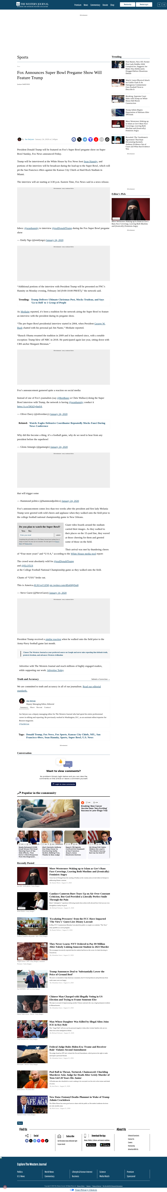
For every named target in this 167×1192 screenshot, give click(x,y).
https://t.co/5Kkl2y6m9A (29, 406)
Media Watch (104, 1176)
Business (75, 1176)
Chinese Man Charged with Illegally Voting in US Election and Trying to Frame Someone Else (75, 998)
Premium (77, 4)
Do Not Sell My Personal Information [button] (113, 1186)
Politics (20, 1171)
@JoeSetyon (24, 724)
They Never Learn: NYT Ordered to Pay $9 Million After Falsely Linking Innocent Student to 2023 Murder (79, 945)
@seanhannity (31, 228)
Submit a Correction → (100, 679)
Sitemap (88, 1186)
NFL (92, 734)
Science (103, 1171)
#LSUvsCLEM (41, 585)
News (86, 4)
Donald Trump (34, 734)
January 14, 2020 (58, 592)
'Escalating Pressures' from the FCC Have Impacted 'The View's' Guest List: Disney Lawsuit (77, 920)
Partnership (131, 1146)
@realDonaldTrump (62, 228)
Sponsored (131, 1176)
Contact (47, 707)
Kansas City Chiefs (78, 734)
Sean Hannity (90, 161)
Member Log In (144, 4)
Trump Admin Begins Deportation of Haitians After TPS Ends (137, 112)
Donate (105, 4)
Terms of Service (96, 1186)
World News (49, 1171)
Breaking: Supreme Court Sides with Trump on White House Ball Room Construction (136, 99)
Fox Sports (61, 734)
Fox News (48, 734)
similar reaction (53, 639)
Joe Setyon (30, 701)
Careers (130, 1142)
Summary (24, 707)
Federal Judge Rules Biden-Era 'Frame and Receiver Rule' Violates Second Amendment (77, 1048)
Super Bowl (75, 737)
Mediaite (25, 311)
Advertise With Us (133, 1149)
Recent (39, 707)
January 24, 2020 (54, 240)
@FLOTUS (27, 565)
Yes (23, 530)
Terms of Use (28, 543)
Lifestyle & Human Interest (82, 1171)
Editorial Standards (133, 1135)
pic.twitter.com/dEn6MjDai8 (64, 585)
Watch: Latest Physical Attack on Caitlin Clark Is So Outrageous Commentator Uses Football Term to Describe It (138, 85)
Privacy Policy (81, 1186)
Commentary (95, 4)
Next (20, 1123)
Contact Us (131, 1139)
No (29, 530)
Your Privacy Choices (86, 1189)
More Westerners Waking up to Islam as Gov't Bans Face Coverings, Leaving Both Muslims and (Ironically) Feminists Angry (137, 126)
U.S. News (87, 737)
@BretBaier (63, 397)
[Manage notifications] (5, 1187)
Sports (22, 57)
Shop (112, 4)
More (32, 707)
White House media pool (83, 553)
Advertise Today (55, 670)
